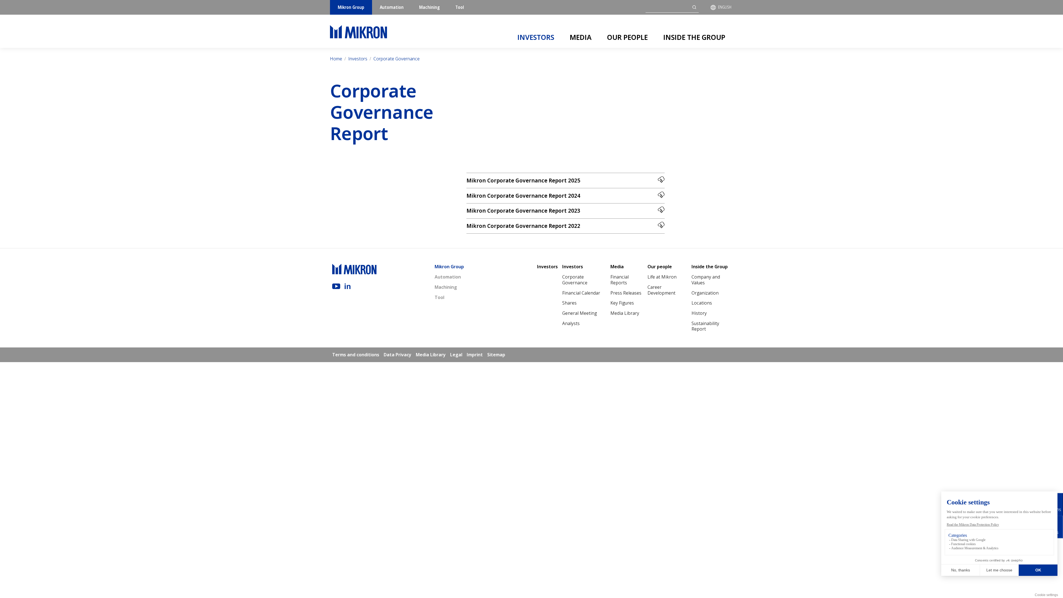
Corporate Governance (396, 59)
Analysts (571, 323)
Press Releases (625, 293)
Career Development (661, 290)
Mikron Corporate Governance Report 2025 (523, 180)
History (699, 313)
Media (581, 37)
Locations (702, 303)
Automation (392, 7)
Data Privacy (397, 355)
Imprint (475, 355)
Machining (429, 7)
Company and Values (706, 280)
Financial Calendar (581, 293)
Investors (535, 37)
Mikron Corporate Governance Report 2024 (523, 195)
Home (336, 59)
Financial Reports (619, 280)
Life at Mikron (662, 277)
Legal (456, 355)
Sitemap (496, 355)
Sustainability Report (705, 326)
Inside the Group (694, 37)
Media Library (624, 313)
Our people (627, 37)
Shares (569, 303)
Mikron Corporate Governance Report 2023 (523, 210)
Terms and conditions (355, 355)
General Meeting (579, 313)
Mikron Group (351, 7)
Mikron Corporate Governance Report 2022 (523, 226)
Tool (459, 7)
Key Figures (622, 303)
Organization (705, 293)
